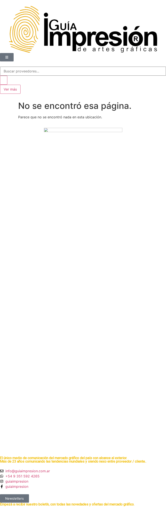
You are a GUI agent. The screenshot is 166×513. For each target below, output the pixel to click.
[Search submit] (3, 80)
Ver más (10, 89)
